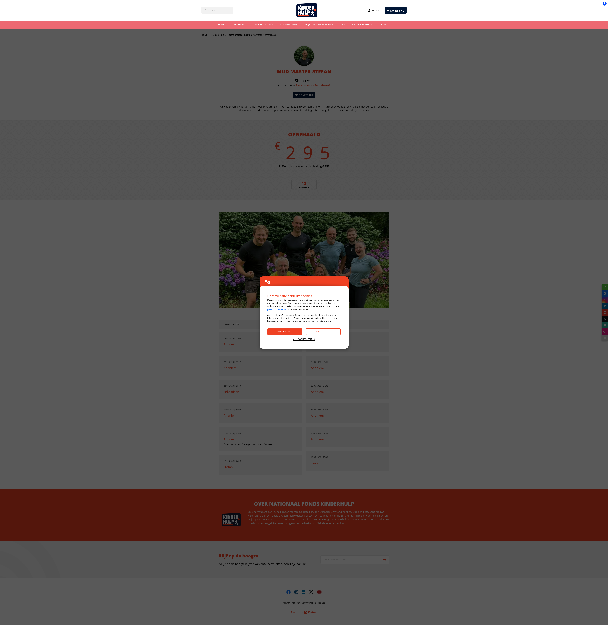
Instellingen (323, 331)
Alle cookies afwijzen (304, 339)
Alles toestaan (285, 331)
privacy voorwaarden (277, 309)
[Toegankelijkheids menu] (604, 3)
